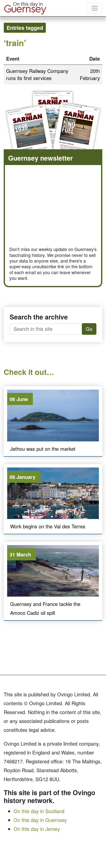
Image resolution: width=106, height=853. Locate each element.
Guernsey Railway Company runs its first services (37, 74)
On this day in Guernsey (40, 819)
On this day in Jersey (37, 828)
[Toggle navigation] (94, 8)
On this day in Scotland (39, 811)
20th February (90, 74)
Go (89, 328)
